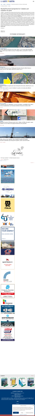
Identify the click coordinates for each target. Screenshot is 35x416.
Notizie (1, 125)
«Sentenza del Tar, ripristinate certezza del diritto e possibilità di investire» (17, 104)
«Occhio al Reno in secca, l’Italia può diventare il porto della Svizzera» (15, 68)
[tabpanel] (17, 158)
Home (1, 4)
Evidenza (1, 89)
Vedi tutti (32, 162)
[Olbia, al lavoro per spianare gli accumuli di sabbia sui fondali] (17, 132)
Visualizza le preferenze (29, 412)
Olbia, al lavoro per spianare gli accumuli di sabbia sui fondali (14, 139)
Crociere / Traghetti (2, 142)
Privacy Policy (25, 414)
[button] (33, 405)
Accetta (16, 412)
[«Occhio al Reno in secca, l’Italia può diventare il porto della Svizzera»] (17, 60)
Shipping (17, 403)
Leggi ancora (17, 158)
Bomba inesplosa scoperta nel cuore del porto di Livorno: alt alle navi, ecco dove (17, 86)
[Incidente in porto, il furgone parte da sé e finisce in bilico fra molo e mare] (17, 114)
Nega (22, 412)
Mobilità (4, 4)
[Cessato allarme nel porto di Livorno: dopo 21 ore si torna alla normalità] (17, 42)
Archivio (32, 375)
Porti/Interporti (8, 4)
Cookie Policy (21, 414)
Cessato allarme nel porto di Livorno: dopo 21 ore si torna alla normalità (16, 49)
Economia (1, 107)
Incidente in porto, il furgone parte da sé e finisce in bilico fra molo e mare (16, 122)
